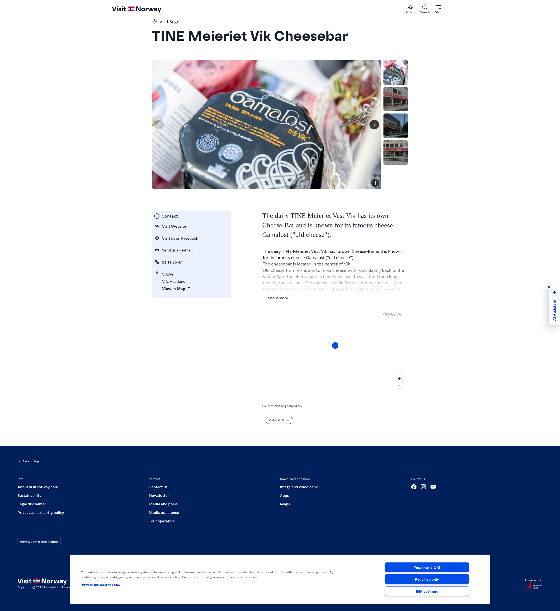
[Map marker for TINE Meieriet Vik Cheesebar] (335, 345)
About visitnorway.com (38, 486)
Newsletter (159, 495)
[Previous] (159, 124)
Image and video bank (299, 486)
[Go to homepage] (144, 9)
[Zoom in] (399, 378)
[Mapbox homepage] (392, 314)
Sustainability (29, 495)
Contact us (158, 486)
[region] (335, 349)
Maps (285, 503)
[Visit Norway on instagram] (423, 486)
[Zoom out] (399, 385)
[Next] (374, 124)
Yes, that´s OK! (427, 567)
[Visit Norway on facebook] (413, 486)
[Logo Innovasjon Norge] (533, 585)
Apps (284, 495)
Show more (278, 297)
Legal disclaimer (32, 503)
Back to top (31, 461)
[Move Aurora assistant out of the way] (549, 287)
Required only (427, 579)
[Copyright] (375, 183)
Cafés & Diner (279, 420)
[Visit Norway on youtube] (433, 486)
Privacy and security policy (41, 512)
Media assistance (164, 512)
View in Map (173, 288)
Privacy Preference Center (39, 541)
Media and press (163, 503)
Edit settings (427, 591)
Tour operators (162, 520)
